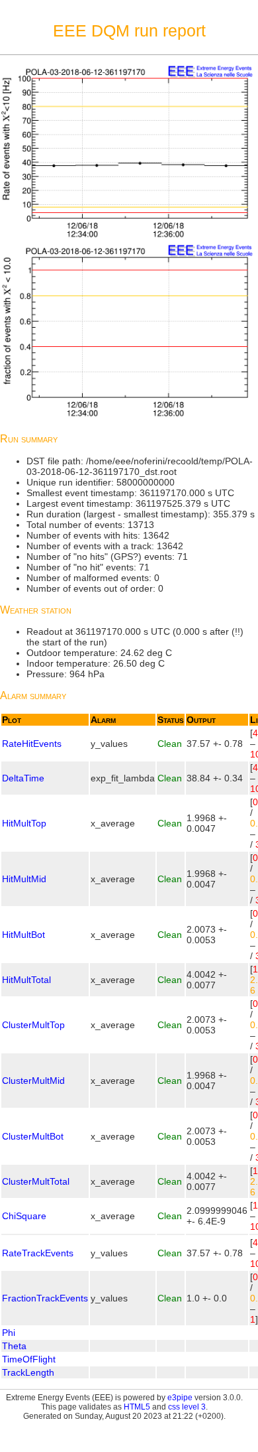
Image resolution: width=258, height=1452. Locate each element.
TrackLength (28, 1372)
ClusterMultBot (33, 1136)
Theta (14, 1346)
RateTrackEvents (37, 1253)
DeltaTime (23, 778)
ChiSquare (24, 1216)
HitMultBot (23, 934)
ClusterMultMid (33, 1080)
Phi (8, 1332)
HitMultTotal (26, 979)
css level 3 (187, 1407)
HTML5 (137, 1407)
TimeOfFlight (29, 1359)
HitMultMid (24, 879)
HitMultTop (24, 823)
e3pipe (180, 1397)
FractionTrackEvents (45, 1298)
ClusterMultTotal (35, 1181)
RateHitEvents (32, 743)
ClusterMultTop (33, 1025)
